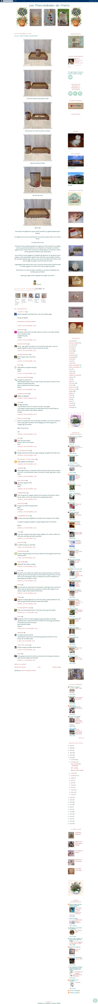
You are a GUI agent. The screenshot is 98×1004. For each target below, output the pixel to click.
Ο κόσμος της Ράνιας (23, 394)
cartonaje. (71, 349)
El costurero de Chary (74, 541)
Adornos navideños (74, 343)
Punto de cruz (72, 389)
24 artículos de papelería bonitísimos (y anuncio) (78, 974)
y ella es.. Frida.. (79, 959)
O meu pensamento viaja (24, 608)
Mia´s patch (72, 728)
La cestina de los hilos (75, 618)
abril (72, 787)
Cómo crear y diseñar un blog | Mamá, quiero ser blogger (75, 940)
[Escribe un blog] (37, 288)
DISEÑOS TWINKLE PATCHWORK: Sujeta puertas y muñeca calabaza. (76, 721)
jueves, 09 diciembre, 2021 (27, 650)
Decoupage (71, 357)
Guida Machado (21, 480)
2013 (71, 814)
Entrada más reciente (20, 667)
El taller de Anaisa (74, 512)
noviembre (74, 762)
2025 (71, 748)
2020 (71, 798)
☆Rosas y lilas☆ (73, 656)
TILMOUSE (77, 982)
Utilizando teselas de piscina (77, 477)
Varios (34, 290)
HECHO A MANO (73, 609)
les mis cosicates (73, 456)
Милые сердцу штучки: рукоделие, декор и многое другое (75, 906)
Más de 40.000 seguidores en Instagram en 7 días (76, 942)
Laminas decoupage (74, 991)
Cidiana (71, 531)
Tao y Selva (78, 485)
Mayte (19, 654)
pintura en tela (73, 387)
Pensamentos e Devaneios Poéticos (27, 321)
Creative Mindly (73, 918)
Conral (19, 616)
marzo (73, 790)
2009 (71, 824)
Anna (19, 438)
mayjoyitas (20, 468)
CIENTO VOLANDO (74, 628)
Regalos (71, 391)
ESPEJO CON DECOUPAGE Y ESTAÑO (79, 843)
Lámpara (71, 363)
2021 (71, 758)
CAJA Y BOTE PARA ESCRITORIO (76, 765)
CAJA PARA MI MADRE (79, 851)
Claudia (19, 597)
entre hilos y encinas (74, 559)
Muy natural (78, 495)
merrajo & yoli (21, 503)
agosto (73, 778)
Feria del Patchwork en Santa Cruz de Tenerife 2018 (78, 732)
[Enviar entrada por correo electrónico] (43, 288)
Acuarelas (23, 290)
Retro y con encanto (23, 418)
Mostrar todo (81, 738)
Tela (70, 399)
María (19, 402)
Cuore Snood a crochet (78, 552)
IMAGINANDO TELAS (74, 522)
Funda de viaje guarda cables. (78, 533)
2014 (71, 812)
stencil (70, 397)
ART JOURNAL (74, 768)
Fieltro (70, 361)
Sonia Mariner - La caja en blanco (26, 459)
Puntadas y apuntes (74, 465)
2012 (71, 816)
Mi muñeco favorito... (77, 561)
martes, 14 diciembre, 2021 (26, 660)
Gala (76, 438)
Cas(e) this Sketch (77, 950)
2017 (71, 805)
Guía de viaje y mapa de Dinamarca (78, 921)
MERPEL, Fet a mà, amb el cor (75, 569)
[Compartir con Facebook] (40, 288)
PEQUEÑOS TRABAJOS (78, 833)
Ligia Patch (72, 696)
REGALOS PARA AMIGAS (77, 770)
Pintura (71, 385)
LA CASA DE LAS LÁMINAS (73, 980)
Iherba (19, 570)
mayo (72, 785)
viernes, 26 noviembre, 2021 (27, 398)
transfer (71, 403)
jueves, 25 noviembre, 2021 (27, 326)
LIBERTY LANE (78, 688)
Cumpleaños (72, 355)
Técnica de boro (79, 708)
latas (70, 369)
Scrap (70, 395)
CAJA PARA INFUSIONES (78, 869)
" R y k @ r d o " (21, 312)
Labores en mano (74, 550)
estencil (71, 359)
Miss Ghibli (72, 503)
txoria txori (72, 484)
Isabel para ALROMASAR (24, 377)
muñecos (71, 377)
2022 (71, 755)
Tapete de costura (77, 620)
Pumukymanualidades (23, 354)
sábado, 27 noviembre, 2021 (27, 528)
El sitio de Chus (73, 474)
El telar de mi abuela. (74, 716)
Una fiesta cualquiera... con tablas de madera (79, 603)
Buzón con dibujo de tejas (78, 658)
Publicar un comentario (20, 664)
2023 (71, 753)
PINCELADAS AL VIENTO (75, 437)
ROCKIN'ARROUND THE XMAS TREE (79, 611)
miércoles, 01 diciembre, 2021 (28, 613)
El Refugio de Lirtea (74, 446)
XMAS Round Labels (78, 931)
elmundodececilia (22, 551)
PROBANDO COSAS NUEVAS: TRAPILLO (78, 584)
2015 (71, 809)
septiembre (74, 776)
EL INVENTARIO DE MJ (23, 516)
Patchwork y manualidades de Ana (75, 706)
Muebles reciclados (74, 375)
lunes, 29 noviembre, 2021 (27, 547)
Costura (71, 351)
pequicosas (20, 633)
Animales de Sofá (78, 504)
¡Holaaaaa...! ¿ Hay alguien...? (78, 542)
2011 (71, 819)
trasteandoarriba (73, 637)
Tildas (70, 401)
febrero (73, 792)
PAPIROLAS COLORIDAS (75, 958)
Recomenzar (21, 542)
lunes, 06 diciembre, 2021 (26, 641)
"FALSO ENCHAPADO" (78, 514)
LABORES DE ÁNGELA (75, 590)
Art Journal (72, 345)
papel (70, 381)
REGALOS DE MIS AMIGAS (78, 860)
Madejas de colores (74, 687)
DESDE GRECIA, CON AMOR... (79, 698)
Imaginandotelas (22, 493)
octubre (73, 773)
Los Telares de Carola (74, 581)
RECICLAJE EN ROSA (78, 448)
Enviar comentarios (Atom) (29, 671)
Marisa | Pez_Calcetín (23, 645)
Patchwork (72, 383)
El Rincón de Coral (74, 599)
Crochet (71, 353)
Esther (19, 585)
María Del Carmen (22, 344)
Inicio (39, 667)
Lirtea (19, 532)
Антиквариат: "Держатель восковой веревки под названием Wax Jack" (75, 911)
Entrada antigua (56, 667)
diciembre (74, 760)
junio (72, 783)
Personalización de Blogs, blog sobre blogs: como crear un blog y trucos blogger (75, 968)
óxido (70, 379)
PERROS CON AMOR (78, 648)
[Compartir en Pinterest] (41, 288)
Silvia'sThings (72, 647)
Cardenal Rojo (78, 466)
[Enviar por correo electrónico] (35, 288)
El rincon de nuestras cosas (74, 947)
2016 (71, 807)
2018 (71, 802)
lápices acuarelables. (74, 367)
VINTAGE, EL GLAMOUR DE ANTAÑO (75, 928)
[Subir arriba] (95, 1001)
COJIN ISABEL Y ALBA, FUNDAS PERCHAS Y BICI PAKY (79, 574)
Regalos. (71, 393)
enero (72, 795)
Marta (78, 59)
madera (71, 371)
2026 (71, 746)
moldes (71, 373)
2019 (71, 800)
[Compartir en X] (38, 288)
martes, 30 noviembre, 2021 (27, 567)
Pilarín (19, 365)
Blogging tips (49, 1001)
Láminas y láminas (74, 993)
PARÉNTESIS (78, 629)
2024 (71, 750)
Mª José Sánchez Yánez (24, 451)
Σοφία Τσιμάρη (21, 562)
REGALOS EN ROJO (78, 592)
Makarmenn (21, 330)
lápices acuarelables (74, 365)
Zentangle (71, 407)
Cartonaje (29, 290)
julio (72, 780)
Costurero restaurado (77, 523)
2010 (71, 821)
